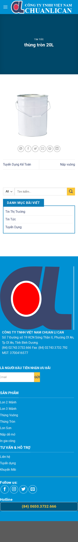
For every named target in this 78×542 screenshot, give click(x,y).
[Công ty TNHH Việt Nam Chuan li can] (41, 7)
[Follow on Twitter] (23, 489)
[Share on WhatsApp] (21, 148)
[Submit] (71, 191)
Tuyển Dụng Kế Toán (17, 164)
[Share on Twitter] (35, 148)
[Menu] (5, 7)
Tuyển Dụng (13, 227)
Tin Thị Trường (15, 212)
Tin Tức (39, 39)
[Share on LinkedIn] (57, 148)
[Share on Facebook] (28, 148)
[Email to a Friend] (42, 148)
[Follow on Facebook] (4, 489)
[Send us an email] (32, 489)
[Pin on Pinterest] (50, 148)
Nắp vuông (67, 164)
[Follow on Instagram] (14, 489)
